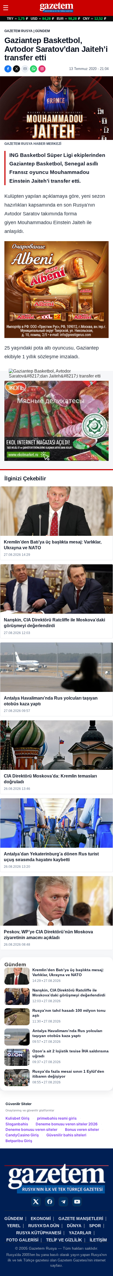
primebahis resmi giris (57, 1118)
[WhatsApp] (33, 68)
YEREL (14, 1225)
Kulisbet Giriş (17, 1118)
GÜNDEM (13, 1218)
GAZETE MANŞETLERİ (80, 1218)
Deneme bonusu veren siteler (31, 1129)
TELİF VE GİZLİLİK (64, 1240)
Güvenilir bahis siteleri (66, 1135)
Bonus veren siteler (82, 1129)
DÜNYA (74, 1225)
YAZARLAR (80, 1232)
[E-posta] (25, 68)
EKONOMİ (41, 1218)
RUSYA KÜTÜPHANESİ (38, 1232)
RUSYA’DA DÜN (43, 1225)
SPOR (95, 1225)
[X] (16, 68)
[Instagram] (42, 68)
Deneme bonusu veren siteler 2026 (67, 1124)
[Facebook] (8, 68)
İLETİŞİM (98, 1240)
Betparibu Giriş (18, 1141)
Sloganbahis (16, 1124)
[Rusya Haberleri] (56, 12)
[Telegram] (63, 1202)
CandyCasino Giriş (22, 1135)
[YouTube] (77, 1202)
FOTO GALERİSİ (22, 1240)
